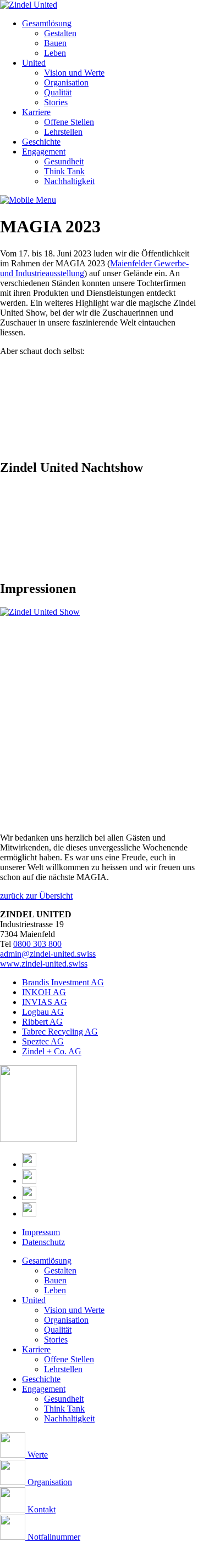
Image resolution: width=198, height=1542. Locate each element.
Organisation (66, 82)
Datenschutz (43, 1242)
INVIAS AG (44, 1002)
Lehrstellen (63, 131)
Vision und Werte (74, 72)
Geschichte (41, 141)
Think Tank (64, 171)
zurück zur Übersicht (36, 895)
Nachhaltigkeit (69, 181)
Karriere (36, 112)
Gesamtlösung (47, 23)
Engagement (43, 151)
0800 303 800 (37, 944)
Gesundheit (64, 161)
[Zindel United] (28, 4)
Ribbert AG (42, 1021)
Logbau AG (43, 1011)
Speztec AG (43, 1041)
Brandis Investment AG (63, 982)
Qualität (58, 92)
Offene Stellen (69, 122)
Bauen (55, 43)
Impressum (41, 1232)
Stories (56, 102)
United (34, 62)
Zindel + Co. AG (51, 1051)
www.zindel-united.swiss (43, 963)
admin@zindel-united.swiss (48, 953)
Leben (55, 53)
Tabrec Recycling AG (60, 1031)
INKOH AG (44, 992)
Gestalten (60, 33)
